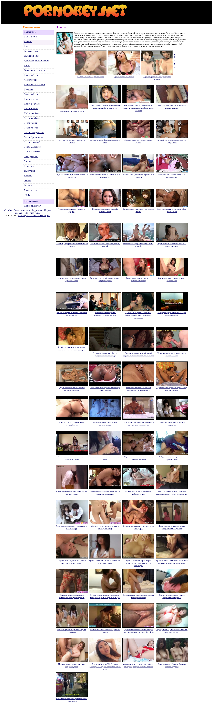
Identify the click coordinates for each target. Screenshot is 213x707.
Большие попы (31, 56)
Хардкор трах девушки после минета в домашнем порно (72, 279)
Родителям (37, 210)
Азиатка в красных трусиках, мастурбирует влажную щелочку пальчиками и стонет (138, 665)
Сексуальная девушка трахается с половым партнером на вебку (138, 596)
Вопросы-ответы (22, 210)
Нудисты (28, 89)
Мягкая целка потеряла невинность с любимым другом (138, 492)
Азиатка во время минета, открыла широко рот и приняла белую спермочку (105, 106)
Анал (26, 46)
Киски (27, 65)
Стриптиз (28, 166)
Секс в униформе (32, 118)
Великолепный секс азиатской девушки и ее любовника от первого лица (138, 423)
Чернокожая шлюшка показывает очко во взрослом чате (105, 175)
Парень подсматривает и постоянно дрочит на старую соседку (71, 492)
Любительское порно (34, 84)
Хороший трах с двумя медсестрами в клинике (157, 78)
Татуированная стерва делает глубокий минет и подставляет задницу (72, 562)
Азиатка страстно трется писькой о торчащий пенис (71, 423)
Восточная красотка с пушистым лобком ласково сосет (171, 210)
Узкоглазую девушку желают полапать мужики (138, 141)
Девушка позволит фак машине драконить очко (105, 141)
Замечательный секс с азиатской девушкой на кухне (105, 631)
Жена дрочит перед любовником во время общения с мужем (105, 279)
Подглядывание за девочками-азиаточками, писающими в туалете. (172, 631)
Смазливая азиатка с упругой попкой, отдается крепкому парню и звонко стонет (138, 354)
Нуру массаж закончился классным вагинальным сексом (72, 389)
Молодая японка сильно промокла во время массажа (171, 175)
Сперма (27, 161)
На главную (30, 32)
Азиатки (28, 41)
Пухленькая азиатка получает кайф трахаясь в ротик (105, 210)
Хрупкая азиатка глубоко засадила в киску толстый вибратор (171, 389)
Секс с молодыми (32, 147)
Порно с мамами (32, 103)
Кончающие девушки (34, 70)
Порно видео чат (32, 206)
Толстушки (29, 171)
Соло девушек (31, 156)
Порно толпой (31, 108)
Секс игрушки (31, 123)
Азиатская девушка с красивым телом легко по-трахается (172, 106)
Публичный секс (32, 113)
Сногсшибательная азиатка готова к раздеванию (172, 423)
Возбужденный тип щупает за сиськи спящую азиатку (105, 423)
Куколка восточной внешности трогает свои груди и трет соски (105, 562)
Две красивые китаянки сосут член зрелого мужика (138, 210)
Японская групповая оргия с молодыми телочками (71, 631)
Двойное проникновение (36, 60)
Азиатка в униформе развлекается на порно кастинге (72, 245)
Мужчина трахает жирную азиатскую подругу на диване (71, 665)
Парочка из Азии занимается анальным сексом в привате (172, 245)
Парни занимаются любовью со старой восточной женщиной (138, 458)
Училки (28, 175)
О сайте (8, 210)
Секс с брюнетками (33, 137)
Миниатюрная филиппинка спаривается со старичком (138, 175)
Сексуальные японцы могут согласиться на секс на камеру (71, 527)
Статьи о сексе (31, 201)
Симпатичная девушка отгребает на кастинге (72, 141)
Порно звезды (31, 99)
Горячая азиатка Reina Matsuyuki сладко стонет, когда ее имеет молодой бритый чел (138, 631)
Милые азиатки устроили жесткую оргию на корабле (138, 245)
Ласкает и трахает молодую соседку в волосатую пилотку (105, 527)
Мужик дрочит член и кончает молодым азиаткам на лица (171, 354)
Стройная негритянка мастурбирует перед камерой (105, 245)
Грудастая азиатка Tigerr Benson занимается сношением (72, 175)
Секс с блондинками (34, 132)
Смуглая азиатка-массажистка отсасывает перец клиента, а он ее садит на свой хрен (105, 596)
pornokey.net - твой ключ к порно (34, 215)
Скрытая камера (32, 151)
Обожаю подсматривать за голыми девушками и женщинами (171, 596)
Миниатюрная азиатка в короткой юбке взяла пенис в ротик (72, 458)
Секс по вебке (31, 127)
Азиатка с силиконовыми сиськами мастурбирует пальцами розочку (138, 389)
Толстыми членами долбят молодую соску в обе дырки (138, 527)
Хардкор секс (30, 190)
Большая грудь (31, 51)
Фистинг (28, 185)
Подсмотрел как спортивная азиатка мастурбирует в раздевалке (172, 527)
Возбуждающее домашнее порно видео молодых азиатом (172, 314)
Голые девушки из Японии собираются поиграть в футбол (172, 665)
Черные (27, 195)
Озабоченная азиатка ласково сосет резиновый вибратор (138, 279)
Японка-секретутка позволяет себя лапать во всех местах (72, 314)
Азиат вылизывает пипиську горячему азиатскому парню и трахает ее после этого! (171, 492)
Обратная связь (32, 213)
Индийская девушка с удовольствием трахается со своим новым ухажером (71, 348)
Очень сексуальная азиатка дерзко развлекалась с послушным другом (71, 596)
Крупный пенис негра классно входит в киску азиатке (172, 141)
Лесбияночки (30, 80)
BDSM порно (30, 36)
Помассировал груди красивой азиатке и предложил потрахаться (105, 492)
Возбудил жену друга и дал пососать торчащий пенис (172, 458)
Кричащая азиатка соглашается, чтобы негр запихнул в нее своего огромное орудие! (171, 562)
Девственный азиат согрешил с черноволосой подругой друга (105, 314)
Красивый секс (31, 75)
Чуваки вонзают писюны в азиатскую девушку (71, 210)
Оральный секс (31, 94)
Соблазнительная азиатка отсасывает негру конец (105, 458)
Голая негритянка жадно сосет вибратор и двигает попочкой (105, 389)
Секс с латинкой (32, 142)
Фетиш (27, 180)
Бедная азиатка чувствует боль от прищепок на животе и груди (105, 354)
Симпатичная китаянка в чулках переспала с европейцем (71, 700)
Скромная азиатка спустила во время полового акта (171, 279)
